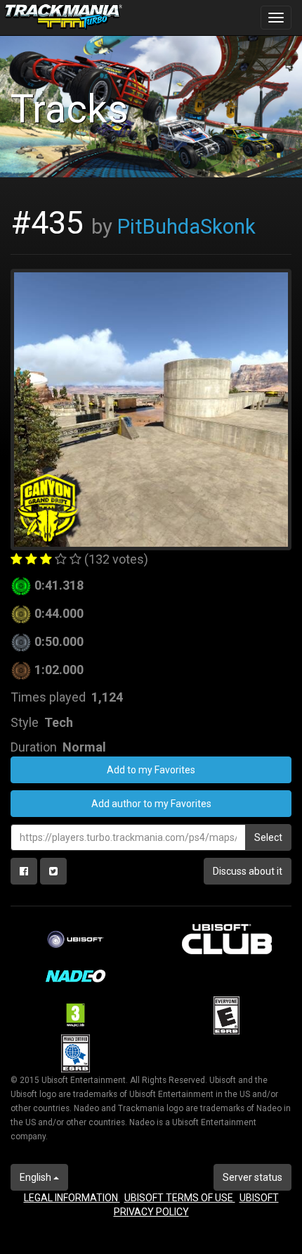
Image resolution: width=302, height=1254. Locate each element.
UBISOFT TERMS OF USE (179, 1197)
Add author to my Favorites (151, 803)
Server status (252, 1177)
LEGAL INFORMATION (72, 1197)
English (36, 1177)
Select (268, 837)
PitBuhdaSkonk (186, 227)
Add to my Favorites (151, 769)
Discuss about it (247, 871)
